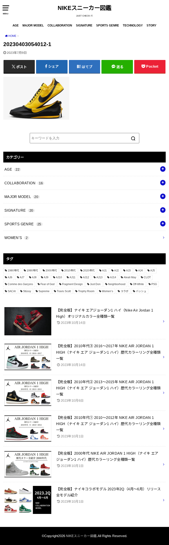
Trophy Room (86, 291)
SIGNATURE (84, 25)
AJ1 (104, 270)
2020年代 (89, 270)
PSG (154, 284)
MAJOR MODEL (33, 25)
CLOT (147, 277)
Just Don (95, 284)
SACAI (12, 291)
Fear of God (47, 284)
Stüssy (27, 291)
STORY (151, 25)
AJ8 (34, 277)
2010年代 (70, 270)
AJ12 (86, 277)
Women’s (107, 291)
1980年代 (13, 270)
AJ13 (99, 277)
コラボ (125, 291)
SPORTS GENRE (107, 25)
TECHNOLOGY (133, 25)
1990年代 (32, 270)
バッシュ (141, 291)
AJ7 (22, 277)
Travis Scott (64, 291)
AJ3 (128, 270)
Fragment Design (72, 284)
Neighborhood (116, 284)
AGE (16, 25)
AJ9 (46, 277)
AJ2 (116, 270)
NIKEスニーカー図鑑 (84, 8)
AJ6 (10, 277)
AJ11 (72, 277)
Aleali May (130, 277)
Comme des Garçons (20, 284)
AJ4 (140, 270)
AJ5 (152, 270)
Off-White (138, 284)
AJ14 (113, 277)
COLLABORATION (60, 25)
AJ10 (59, 277)
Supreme (44, 291)
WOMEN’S (16, 238)
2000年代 (51, 270)
